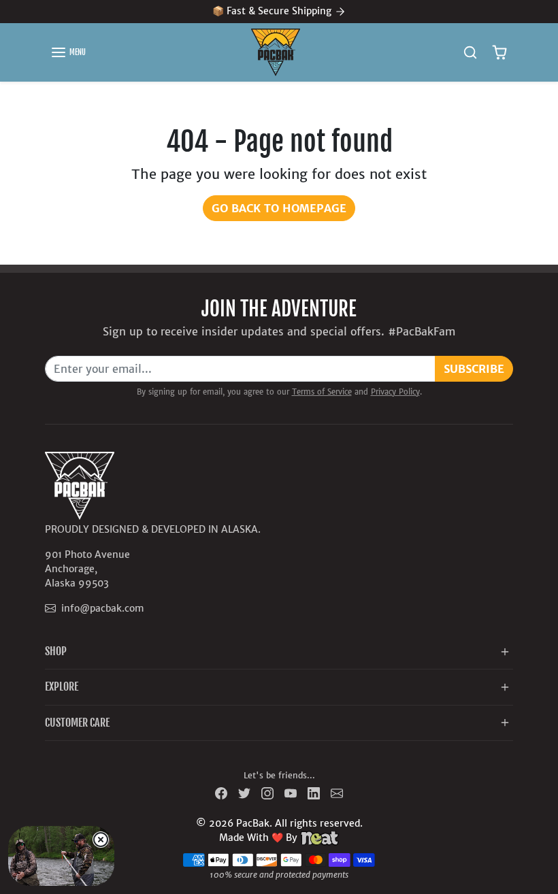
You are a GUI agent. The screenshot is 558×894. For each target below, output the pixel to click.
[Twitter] (244, 793)
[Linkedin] (313, 793)
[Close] (101, 839)
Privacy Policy (395, 392)
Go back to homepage (279, 208)
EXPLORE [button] (61, 686)
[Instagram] (267, 793)
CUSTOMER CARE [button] (77, 722)
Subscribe (474, 369)
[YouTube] (290, 793)
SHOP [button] (56, 651)
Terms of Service (322, 392)
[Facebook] (221, 793)
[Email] (336, 793)
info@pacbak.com (102, 608)
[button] (68, 52)
